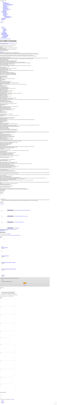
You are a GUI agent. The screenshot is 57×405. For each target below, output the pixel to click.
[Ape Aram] (6, 274)
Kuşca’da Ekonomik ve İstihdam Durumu (8, 4)
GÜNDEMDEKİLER (4, 33)
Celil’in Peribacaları (5, 8)
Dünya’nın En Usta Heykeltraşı (7, 9)
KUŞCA (3, 1)
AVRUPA (4, 28)
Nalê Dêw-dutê (5, 7)
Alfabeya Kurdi (5, 12)
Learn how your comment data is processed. (15, 235)
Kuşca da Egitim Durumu (6, 3)
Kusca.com (12, 399)
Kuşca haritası (5, 5)
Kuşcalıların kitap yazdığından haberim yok (7, 281)
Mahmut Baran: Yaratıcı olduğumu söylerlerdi (8, 262)
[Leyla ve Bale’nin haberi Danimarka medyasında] (6, 268)
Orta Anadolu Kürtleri (5, 10)
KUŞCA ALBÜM (4, 11)
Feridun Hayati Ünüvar (10, 210)
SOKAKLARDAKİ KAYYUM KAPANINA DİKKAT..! (23, 210)
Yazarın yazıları (2, 203)
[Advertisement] (14, 24)
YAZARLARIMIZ (4, 37)
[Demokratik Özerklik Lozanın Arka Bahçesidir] (6, 383)
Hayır (2, 280)
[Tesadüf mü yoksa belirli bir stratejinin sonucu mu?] (7, 330)
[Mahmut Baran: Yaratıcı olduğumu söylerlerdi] (6, 261)
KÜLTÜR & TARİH (5, 35)
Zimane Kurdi (5, 15)
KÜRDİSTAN (5, 30)
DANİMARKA (5, 29)
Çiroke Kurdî (4, 13)
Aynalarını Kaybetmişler (5, 255)
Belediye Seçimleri (5, 6)
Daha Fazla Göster (2, 230)
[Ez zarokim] (6, 337)
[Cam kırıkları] (7, 391)
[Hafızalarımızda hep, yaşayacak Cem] (6, 343)
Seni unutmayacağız (5, 247)
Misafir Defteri (3, 18)
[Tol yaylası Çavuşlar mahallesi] (7, 368)
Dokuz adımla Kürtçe (7, 17)
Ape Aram (3, 275)
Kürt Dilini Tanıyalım (7, 16)
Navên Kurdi (4, 14)
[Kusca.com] (1, 22)
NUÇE (4, 31)
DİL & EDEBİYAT (5, 36)
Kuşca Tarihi (4, 2)
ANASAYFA (3, 27)
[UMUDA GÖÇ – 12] (7, 322)
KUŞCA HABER (4, 32)
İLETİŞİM (3, 19)
